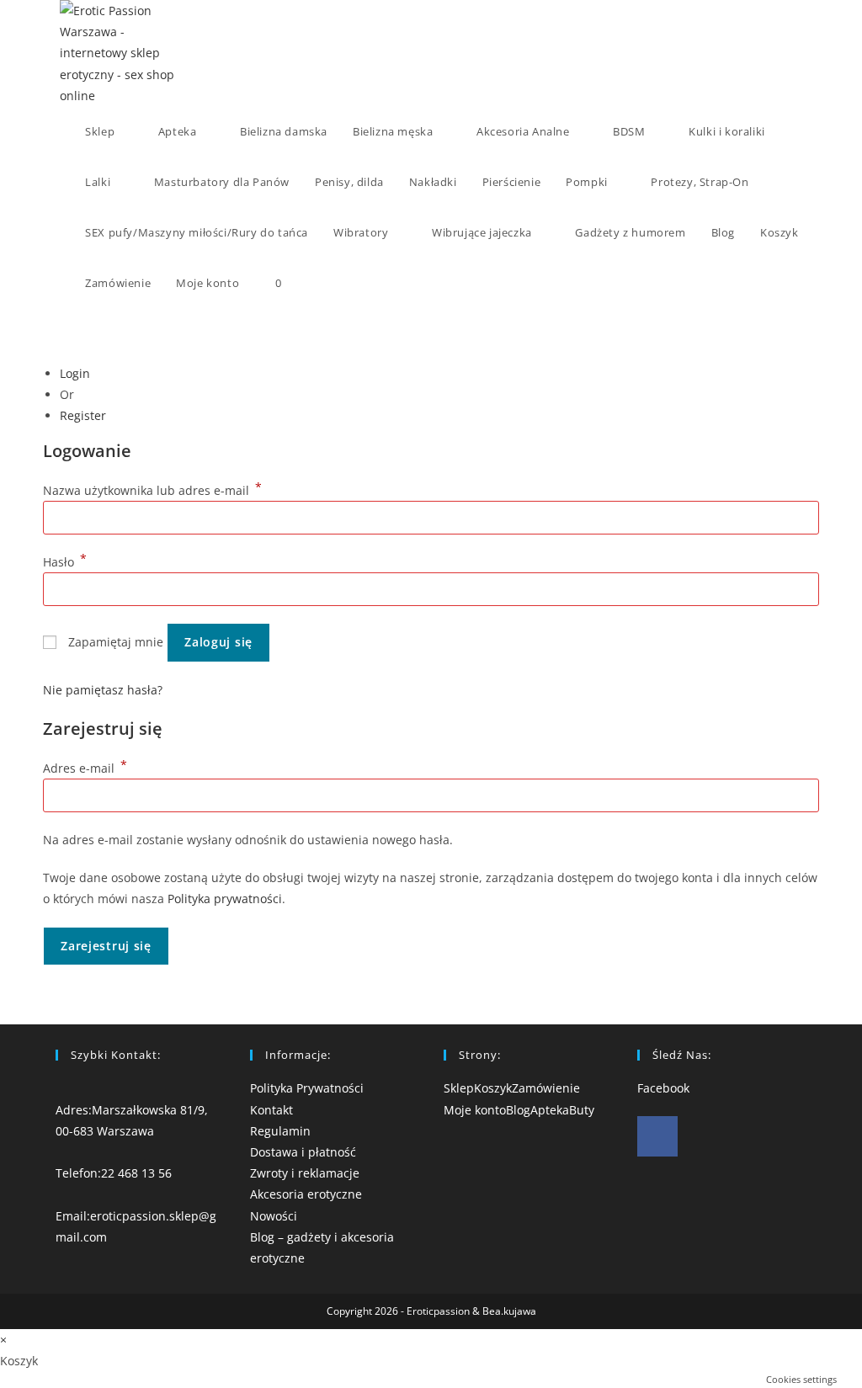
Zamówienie (546, 1088)
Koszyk (493, 1088)
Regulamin (280, 1131)
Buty (581, 1110)
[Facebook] (657, 1136)
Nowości (273, 1216)
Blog (518, 1110)
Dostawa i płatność (303, 1152)
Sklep (459, 1088)
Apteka (549, 1110)
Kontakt (271, 1110)
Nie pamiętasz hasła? (102, 690)
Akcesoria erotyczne (306, 1194)
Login (75, 373)
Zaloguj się (218, 642)
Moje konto (475, 1110)
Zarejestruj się (106, 946)
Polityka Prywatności (307, 1088)
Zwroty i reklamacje (304, 1173)
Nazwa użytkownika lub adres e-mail (152, 490)
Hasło (65, 562)
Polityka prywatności (225, 899)
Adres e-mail (85, 768)
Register (83, 415)
